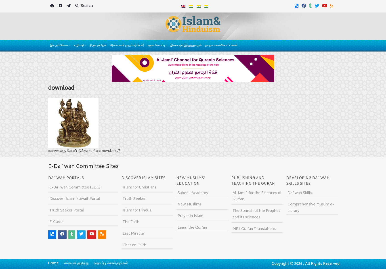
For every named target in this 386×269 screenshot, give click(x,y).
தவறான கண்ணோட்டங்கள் (221, 45)
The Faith (131, 222)
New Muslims (189, 204)
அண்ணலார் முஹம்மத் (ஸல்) (127, 45)
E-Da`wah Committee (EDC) (74, 187)
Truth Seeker (134, 199)
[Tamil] (206, 6)
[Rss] (332, 6)
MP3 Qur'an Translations (254, 229)
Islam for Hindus (137, 210)
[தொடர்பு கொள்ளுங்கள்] (69, 6)
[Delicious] (297, 6)
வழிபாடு (79, 45)
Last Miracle (133, 234)
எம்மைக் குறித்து (76, 263)
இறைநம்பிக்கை (59, 45)
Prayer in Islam (190, 216)
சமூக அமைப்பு (156, 45)
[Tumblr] (311, 6)
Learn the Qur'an (192, 228)
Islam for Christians (139, 187)
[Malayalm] (191, 6)
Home (53, 263)
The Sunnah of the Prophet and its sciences (256, 214)
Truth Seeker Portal (66, 210)
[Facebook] (304, 6)
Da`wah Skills (299, 193)
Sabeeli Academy (193, 193)
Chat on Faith (134, 245)
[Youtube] (325, 6)
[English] (183, 6)
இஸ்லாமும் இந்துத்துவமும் (185, 45)
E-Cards (56, 222)
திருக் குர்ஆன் (98, 45)
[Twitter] (317, 6)
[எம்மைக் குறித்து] (61, 6)
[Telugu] (198, 6)
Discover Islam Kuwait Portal (74, 199)
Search (86, 6)
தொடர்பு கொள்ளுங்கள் (111, 263)
